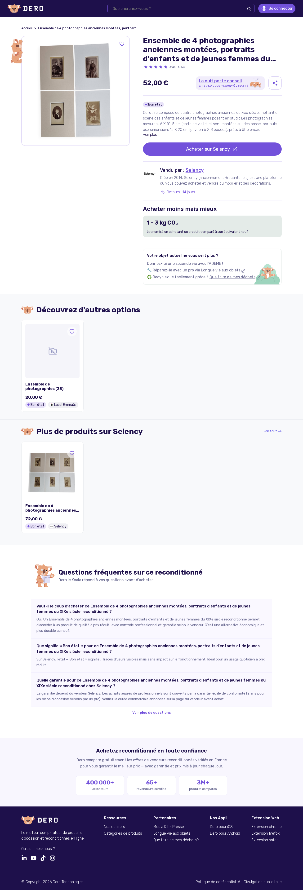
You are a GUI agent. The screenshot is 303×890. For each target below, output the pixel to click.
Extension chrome (266, 827)
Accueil (26, 28)
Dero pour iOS (221, 827)
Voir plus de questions (151, 712)
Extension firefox (265, 833)
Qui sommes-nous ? (38, 849)
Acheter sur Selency (208, 149)
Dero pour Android (225, 833)
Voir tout (270, 431)
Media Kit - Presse (168, 827)
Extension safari (264, 840)
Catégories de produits (123, 833)
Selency (195, 170)
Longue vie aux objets (220, 270)
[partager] (275, 83)
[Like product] (122, 44)
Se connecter (281, 8)
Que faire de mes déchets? (176, 840)
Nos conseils (114, 827)
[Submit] (249, 8)
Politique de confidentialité (218, 882)
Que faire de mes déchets (232, 277)
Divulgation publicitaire (263, 882)
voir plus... (151, 134)
